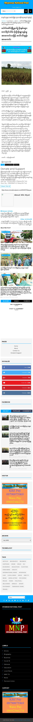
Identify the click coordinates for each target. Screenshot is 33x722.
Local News (10, 21)
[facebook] (4, 600)
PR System (22, 578)
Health (14, 569)
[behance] (23, 600)
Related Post (6, 228)
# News (17, 164)
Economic (6, 566)
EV (24, 564)
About (16, 348)
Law (4, 575)
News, (19, 44)
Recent (6, 411)
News (16, 21)
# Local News (9, 164)
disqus (16, 301)
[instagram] (26, 600)
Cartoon (6, 564)
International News (10, 572)
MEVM (20, 575)
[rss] (20, 600)
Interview (22, 572)
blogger (6, 301)
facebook (27, 301)
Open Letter (13, 578)
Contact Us (16, 350)
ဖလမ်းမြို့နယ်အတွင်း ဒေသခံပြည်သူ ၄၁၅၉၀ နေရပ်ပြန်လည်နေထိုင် (14, 268)
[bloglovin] (15, 600)
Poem (11, 581)
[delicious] (28, 600)
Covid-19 (7, 661)
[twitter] (6, 600)
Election (24, 566)
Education (15, 566)
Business (23, 561)
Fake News (6, 569)
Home (3, 21)
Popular (16, 411)
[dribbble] (18, 600)
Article (5, 561)
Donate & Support (16, 353)
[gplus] (9, 600)
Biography (14, 561)
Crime (13, 564)
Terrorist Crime (18, 586)
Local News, (14, 44)
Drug (19, 564)
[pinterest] (12, 600)
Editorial (7, 664)
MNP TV (26, 575)
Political (18, 581)
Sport (21, 583)
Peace (5, 581)
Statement (6, 586)
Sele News (6, 583)
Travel (5, 589)
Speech (14, 583)
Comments (27, 411)
